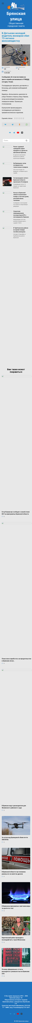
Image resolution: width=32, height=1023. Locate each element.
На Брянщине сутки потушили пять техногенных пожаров (20, 165)
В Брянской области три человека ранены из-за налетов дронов (14, 873)
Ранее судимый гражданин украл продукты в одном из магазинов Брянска (20, 149)
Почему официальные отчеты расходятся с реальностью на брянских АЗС (15, 971)
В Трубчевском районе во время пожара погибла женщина (20, 230)
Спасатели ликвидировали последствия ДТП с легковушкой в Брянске (21, 214)
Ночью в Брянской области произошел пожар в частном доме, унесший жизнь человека (21, 196)
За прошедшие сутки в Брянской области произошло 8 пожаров (20, 180)
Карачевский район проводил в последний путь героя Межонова (13, 939)
